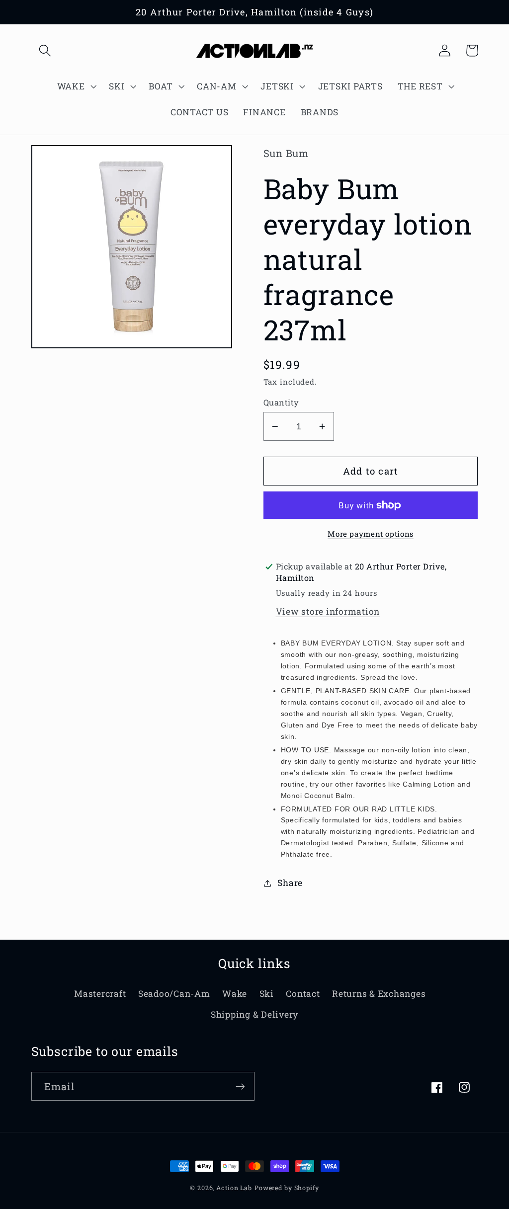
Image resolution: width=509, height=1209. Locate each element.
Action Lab (234, 1188)
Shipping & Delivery (254, 1014)
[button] (45, 50)
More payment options (371, 534)
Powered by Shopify (286, 1188)
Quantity (281, 402)
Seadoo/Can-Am (174, 993)
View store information (328, 611)
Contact (303, 993)
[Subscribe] (240, 1086)
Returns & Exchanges (378, 993)
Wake (234, 993)
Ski (266, 993)
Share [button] (290, 882)
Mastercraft (100, 993)
